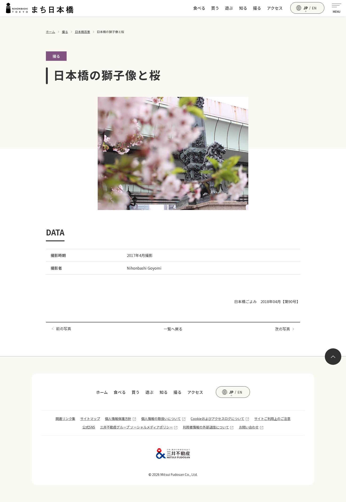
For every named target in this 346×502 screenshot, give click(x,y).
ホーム (50, 31)
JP (305, 8)
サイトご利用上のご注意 (272, 418)
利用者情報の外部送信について (206, 427)
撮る (257, 8)
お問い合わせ (249, 427)
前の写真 (63, 328)
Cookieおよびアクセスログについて (217, 418)
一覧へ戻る (173, 329)
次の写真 (282, 329)
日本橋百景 (82, 31)
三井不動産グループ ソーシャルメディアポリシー (136, 427)
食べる (199, 8)
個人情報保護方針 (118, 418)
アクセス (275, 8)
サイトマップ (90, 418)
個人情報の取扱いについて (161, 418)
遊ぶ (229, 8)
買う (215, 8)
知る (243, 8)
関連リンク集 (65, 418)
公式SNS (88, 427)
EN (314, 8)
